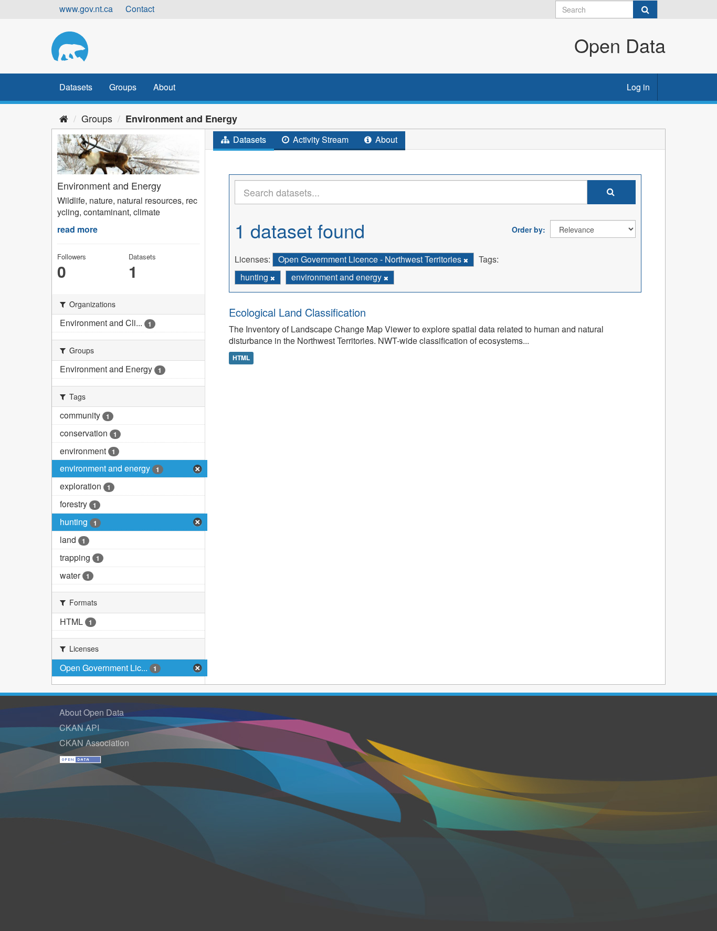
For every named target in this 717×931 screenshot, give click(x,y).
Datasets (75, 87)
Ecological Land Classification (297, 312)
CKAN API (79, 727)
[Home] (63, 118)
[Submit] (645, 9)
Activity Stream (320, 139)
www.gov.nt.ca (86, 9)
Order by (527, 229)
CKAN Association (94, 743)
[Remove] (465, 260)
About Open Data (91, 712)
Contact (139, 9)
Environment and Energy (181, 118)
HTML (241, 357)
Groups (122, 87)
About (164, 87)
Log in (638, 87)
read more (77, 229)
